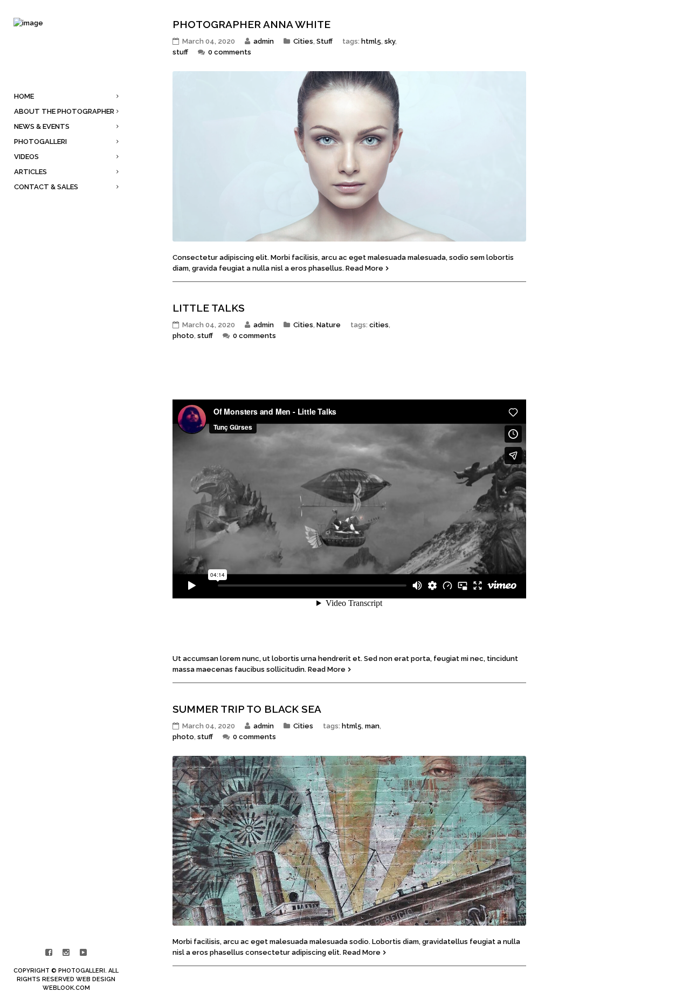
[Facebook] (49, 952)
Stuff (324, 41)
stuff (180, 52)
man (372, 726)
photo (183, 336)
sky (389, 41)
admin (263, 41)
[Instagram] (66, 952)
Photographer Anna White (251, 24)
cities (379, 325)
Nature (328, 325)
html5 (371, 41)
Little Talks (208, 308)
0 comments (229, 52)
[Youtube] (83, 952)
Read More (364, 268)
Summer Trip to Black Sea (246, 709)
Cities (303, 41)
